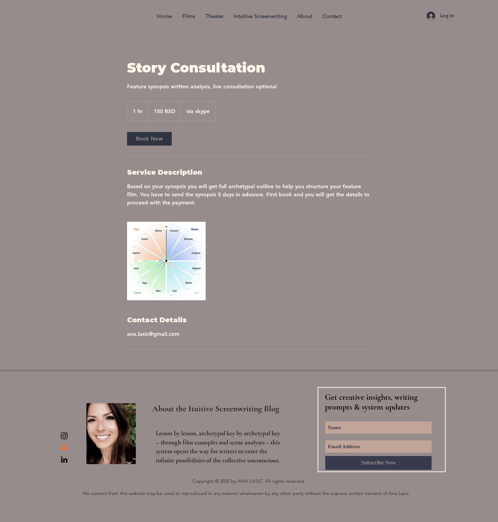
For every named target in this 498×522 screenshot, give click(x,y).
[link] (149, 139)
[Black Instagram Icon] (64, 435)
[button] (188, 16)
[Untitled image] (166, 261)
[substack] (64, 447)
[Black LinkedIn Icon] (64, 459)
